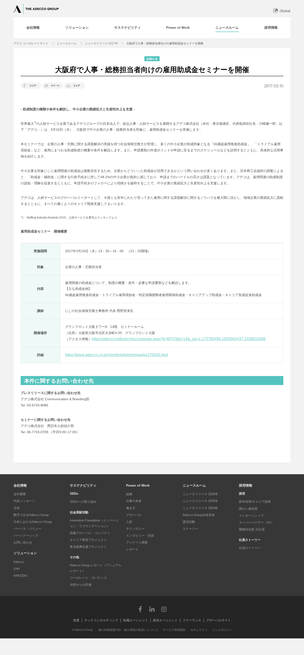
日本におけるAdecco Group (33, 522)
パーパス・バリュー (27, 528)
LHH (16, 569)
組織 (129, 494)
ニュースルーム (67, 43)
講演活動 (189, 522)
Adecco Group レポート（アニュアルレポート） (95, 568)
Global (285, 11)
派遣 (76, 620)
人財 (129, 522)
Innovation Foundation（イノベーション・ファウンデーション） (94, 523)
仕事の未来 (134, 501)
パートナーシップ (26, 535)
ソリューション (25, 553)
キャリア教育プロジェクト (88, 540)
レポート (132, 549)
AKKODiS (20, 575)
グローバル (134, 515)
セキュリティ (199, 630)
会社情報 (20, 485)
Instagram (163, 609)
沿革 (17, 508)
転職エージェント (135, 620)
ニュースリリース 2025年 (200, 501)
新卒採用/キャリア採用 (255, 501)
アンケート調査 (137, 542)
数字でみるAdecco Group (31, 515)
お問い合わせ (23, 542)
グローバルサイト (218, 620)
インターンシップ (251, 515)
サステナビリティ (83, 485)
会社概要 (20, 494)
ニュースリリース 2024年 (200, 508)
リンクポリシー (222, 630)
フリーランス (192, 620)
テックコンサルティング (101, 620)
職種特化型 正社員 (252, 529)
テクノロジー (135, 528)
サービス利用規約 (174, 630)
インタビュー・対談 (140, 535)
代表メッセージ (24, 501)
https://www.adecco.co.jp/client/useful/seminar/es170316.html (116, 355)
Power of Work (138, 485)
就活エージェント (165, 620)
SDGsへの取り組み (83, 501)
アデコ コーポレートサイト (31, 43)
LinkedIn (152, 609)
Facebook (140, 609)
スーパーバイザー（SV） (256, 522)
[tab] (33, 27)
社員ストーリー (250, 548)
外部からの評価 (80, 584)
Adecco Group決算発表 (199, 515)
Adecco (19, 562)
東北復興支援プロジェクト (88, 546)
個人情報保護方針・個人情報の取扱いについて (128, 630)
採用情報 (245, 485)
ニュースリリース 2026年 (200, 494)
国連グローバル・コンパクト (90, 533)
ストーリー (190, 528)
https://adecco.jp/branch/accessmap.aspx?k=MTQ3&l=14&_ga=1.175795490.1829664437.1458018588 (179, 339)
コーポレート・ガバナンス (88, 578)
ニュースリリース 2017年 (101, 43)
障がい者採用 (248, 509)
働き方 (130, 508)
